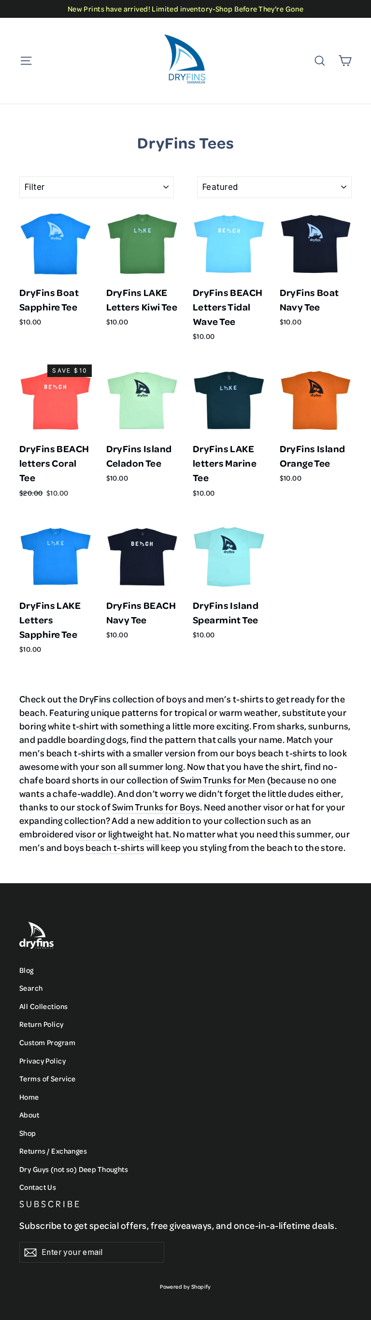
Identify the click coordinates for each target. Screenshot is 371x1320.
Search (31, 988)
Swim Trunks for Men (222, 780)
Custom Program (47, 1042)
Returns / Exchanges (53, 1151)
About (29, 1114)
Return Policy (41, 1024)
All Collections (43, 1006)
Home (29, 1097)
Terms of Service (47, 1078)
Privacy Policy (42, 1060)
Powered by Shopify (185, 1286)
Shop (27, 1133)
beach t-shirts (115, 847)
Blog (26, 970)
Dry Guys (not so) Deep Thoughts (73, 1169)
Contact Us (37, 1187)
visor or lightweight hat (122, 834)
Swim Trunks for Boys (156, 807)
